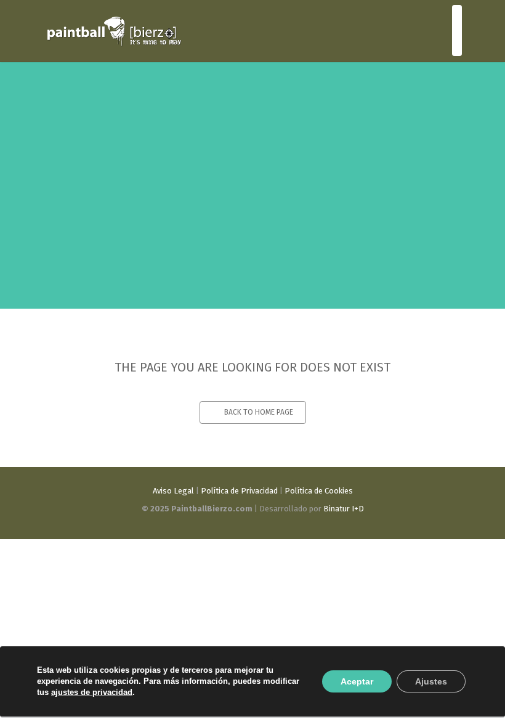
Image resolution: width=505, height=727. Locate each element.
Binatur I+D (343, 508)
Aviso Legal (173, 490)
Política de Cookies (319, 490)
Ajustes (431, 681)
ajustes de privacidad (91, 692)
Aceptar (357, 681)
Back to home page (258, 412)
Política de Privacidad (239, 490)
